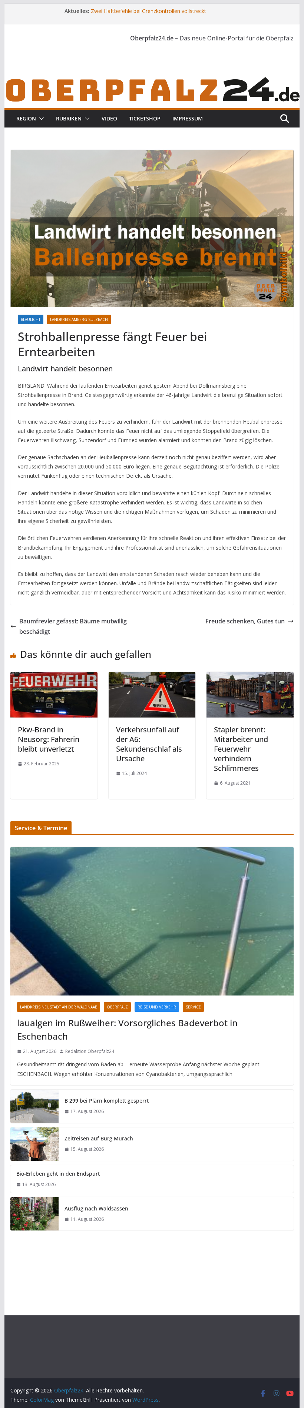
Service (193, 1007)
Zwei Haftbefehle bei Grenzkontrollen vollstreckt (148, 10)
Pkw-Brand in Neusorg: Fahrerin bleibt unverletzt (48, 739)
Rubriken (69, 118)
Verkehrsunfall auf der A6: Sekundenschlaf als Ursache (149, 744)
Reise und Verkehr (157, 1007)
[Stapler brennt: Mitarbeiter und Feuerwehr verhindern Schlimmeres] (249, 677)
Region (26, 118)
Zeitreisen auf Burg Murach (99, 1138)
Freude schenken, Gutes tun (245, 621)
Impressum (187, 118)
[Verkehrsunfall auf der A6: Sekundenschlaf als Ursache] (152, 677)
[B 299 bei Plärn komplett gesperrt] (34, 1106)
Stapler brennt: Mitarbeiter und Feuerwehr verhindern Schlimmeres (241, 749)
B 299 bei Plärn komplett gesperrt (107, 1100)
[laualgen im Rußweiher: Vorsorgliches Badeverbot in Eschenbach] (151, 921)
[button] (40, 118)
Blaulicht (30, 319)
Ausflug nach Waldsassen (96, 1208)
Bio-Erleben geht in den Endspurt (58, 1173)
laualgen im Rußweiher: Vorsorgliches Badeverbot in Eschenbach (127, 1029)
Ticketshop (145, 118)
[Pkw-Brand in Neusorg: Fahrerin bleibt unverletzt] (53, 677)
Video (109, 118)
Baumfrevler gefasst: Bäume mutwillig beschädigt (73, 626)
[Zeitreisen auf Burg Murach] (34, 1144)
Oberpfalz (117, 1007)
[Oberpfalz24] (151, 80)
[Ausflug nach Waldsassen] (34, 1213)
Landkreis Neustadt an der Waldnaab (58, 1007)
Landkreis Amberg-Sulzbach (79, 319)
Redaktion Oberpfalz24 (89, 1051)
